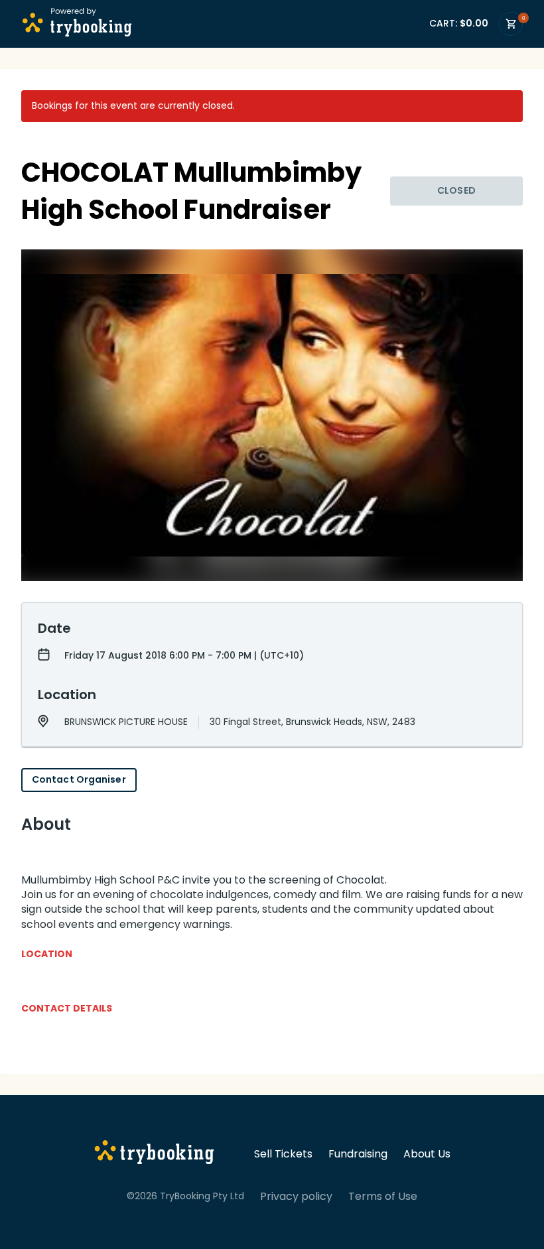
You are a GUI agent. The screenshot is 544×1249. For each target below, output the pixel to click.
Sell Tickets (283, 1154)
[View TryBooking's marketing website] (154, 1154)
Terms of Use (382, 1196)
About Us (426, 1154)
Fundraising (357, 1154)
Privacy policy (296, 1196)
